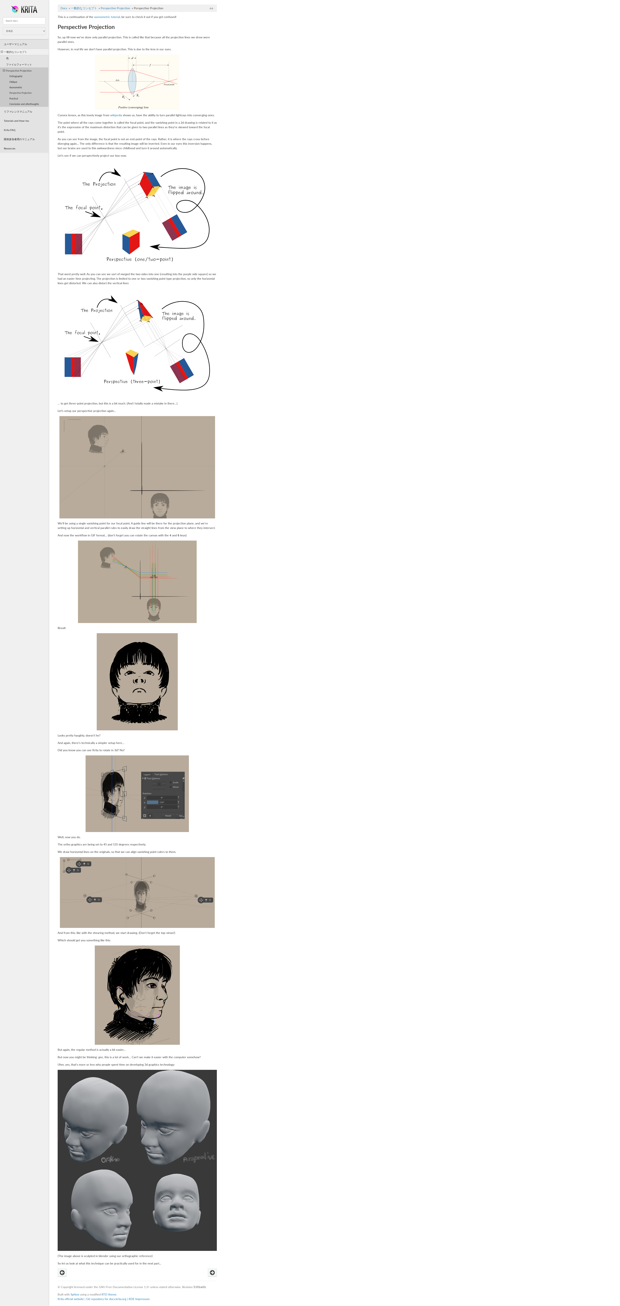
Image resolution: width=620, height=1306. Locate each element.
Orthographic (16, 76)
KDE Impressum (139, 1299)
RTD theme (109, 1294)
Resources (9, 148)
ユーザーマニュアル (15, 44)
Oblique (13, 82)
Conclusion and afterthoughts (24, 104)
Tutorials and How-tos (16, 120)
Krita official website (71, 1299)
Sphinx (75, 1294)
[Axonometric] (62, 1272)
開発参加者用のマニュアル (19, 139)
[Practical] (212, 1272)
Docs (64, 8)
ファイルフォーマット (19, 64)
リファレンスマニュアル (18, 111)
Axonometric (15, 87)
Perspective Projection (19, 70)
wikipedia (116, 115)
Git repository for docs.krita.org (106, 1299)
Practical (13, 98)
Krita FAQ (9, 129)
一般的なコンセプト (15, 51)
